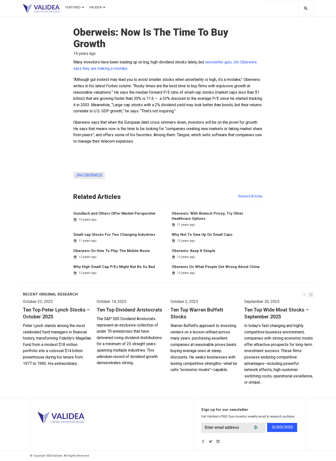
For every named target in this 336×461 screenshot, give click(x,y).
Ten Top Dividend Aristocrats (129, 310)
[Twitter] (210, 442)
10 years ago (87, 219)
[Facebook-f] (203, 442)
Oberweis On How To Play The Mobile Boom (111, 251)
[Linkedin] (218, 442)
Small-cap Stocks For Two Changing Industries (114, 234)
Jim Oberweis (89, 175)
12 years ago (186, 240)
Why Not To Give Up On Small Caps (202, 234)
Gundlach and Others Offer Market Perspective (114, 213)
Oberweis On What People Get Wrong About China (216, 267)
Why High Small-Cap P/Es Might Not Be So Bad (114, 267)
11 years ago (186, 224)
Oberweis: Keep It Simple (193, 251)
